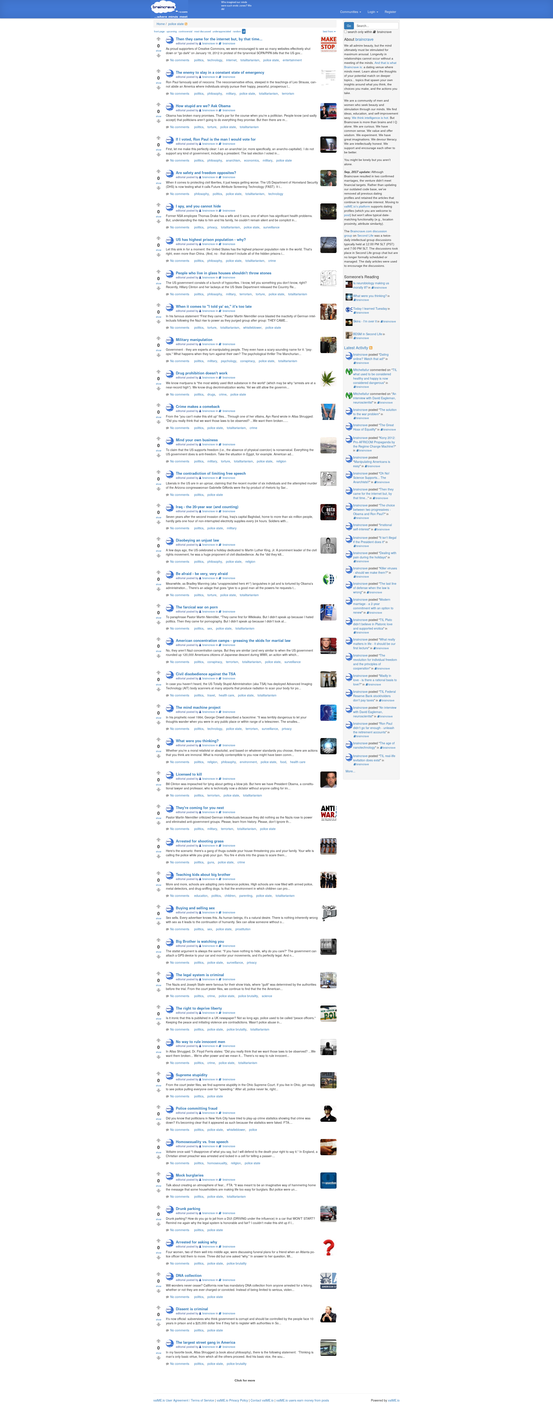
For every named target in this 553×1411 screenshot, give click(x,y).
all (244, 31)
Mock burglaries (189, 1175)
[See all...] (371, 347)
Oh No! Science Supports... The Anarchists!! (371, 477)
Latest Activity (356, 347)
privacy (212, 227)
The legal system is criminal (200, 974)
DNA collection (189, 1275)
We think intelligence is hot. (370, 117)
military (231, 93)
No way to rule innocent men (200, 1041)
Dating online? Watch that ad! (371, 356)
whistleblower (252, 327)
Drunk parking (188, 1208)
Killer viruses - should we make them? (375, 570)
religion (281, 461)
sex (209, 628)
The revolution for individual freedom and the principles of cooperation (375, 661)
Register (390, 11)
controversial (185, 31)
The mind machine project (198, 707)
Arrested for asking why (196, 1241)
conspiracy (247, 361)
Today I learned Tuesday (370, 308)
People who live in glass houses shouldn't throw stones (223, 272)
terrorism (288, 93)
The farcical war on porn (197, 607)
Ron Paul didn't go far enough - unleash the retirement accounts (373, 727)
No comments (179, 60)
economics (251, 160)
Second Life (365, 235)
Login (372, 11)
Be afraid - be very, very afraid (202, 573)
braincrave (229, 43)
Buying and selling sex (195, 907)
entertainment (292, 60)
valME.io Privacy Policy (232, 1400)
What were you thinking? (197, 740)
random (237, 31)
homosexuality (217, 1163)
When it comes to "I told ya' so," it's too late (214, 306)
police (253, 1129)
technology (214, 60)
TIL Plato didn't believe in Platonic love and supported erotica (373, 624)
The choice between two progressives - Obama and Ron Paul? (374, 509)
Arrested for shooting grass (200, 841)
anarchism (233, 160)
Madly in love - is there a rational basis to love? (375, 679)
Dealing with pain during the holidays (374, 555)
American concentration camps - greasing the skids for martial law (233, 640)
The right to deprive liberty (199, 1008)
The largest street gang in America (205, 1342)
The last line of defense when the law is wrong (374, 587)
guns (210, 862)
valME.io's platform (357, 206)
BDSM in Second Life (367, 334)
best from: (328, 31)
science (267, 996)
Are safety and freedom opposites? (206, 172)
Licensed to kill (189, 774)
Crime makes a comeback (198, 406)
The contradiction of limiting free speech (211, 473)
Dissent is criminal (192, 1308)
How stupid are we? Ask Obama (203, 105)
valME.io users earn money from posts (302, 1400)
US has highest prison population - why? (211, 239)
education (201, 895)
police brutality (248, 996)
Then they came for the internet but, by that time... (219, 38)
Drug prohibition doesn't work (201, 373)
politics (198, 60)
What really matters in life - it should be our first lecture (374, 643)
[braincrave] (171, 40)
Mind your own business (197, 439)
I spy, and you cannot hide (198, 206)
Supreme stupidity (191, 1074)
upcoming (172, 31)
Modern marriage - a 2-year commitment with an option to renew (373, 605)
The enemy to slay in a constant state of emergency (220, 72)
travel (211, 695)
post (347, 215)
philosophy (214, 93)
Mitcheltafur (361, 370)
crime (272, 260)
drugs (211, 394)
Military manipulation (194, 339)
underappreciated (222, 31)
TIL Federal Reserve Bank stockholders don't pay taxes (374, 695)
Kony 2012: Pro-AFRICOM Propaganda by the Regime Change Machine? (374, 441)
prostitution (243, 929)
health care (226, 695)
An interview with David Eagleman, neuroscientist (374, 397)
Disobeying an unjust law (197, 540)
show (158, 50)
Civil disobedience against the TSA (206, 673)
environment (248, 762)
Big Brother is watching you (200, 941)
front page (159, 31)
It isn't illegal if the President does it (374, 539)
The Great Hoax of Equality (373, 427)
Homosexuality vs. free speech (202, 1141)
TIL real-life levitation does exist (374, 758)
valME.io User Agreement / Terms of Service (183, 1400)
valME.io (394, 1400)
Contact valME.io (262, 1400)
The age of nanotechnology (374, 745)
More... (350, 771)
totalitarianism (249, 60)
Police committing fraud (196, 1108)
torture (211, 127)
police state (175, 24)
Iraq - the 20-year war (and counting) (207, 506)
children (230, 895)
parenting (245, 895)
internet (231, 60)
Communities (349, 11)
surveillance (271, 227)
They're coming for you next (200, 807)
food (283, 762)
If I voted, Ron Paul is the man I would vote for (216, 139)
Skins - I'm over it (365, 321)
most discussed (202, 31)
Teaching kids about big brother (203, 874)
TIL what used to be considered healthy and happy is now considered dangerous (375, 376)
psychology (228, 361)
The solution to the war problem (375, 411)
